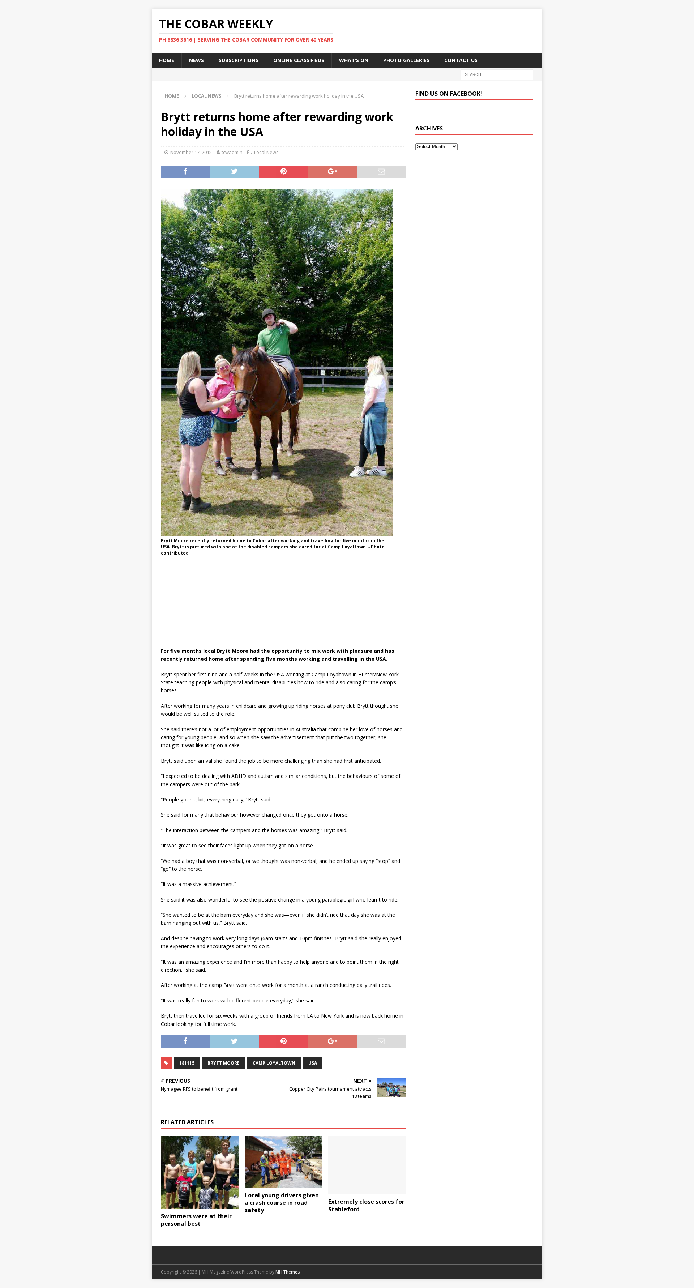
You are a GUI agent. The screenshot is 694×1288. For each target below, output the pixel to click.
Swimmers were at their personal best (196, 1220)
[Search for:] (497, 73)
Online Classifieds (298, 60)
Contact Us (460, 60)
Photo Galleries (406, 60)
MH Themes (287, 1272)
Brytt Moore (223, 1063)
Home (166, 60)
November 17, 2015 (191, 152)
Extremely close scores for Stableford (366, 1205)
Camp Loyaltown (274, 1063)
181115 (186, 1063)
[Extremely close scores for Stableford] (367, 1165)
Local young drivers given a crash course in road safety (282, 1202)
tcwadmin (232, 152)
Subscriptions (238, 60)
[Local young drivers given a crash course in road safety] (283, 1162)
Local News (266, 152)
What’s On (353, 60)
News (196, 60)
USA (312, 1063)
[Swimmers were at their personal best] (200, 1172)
